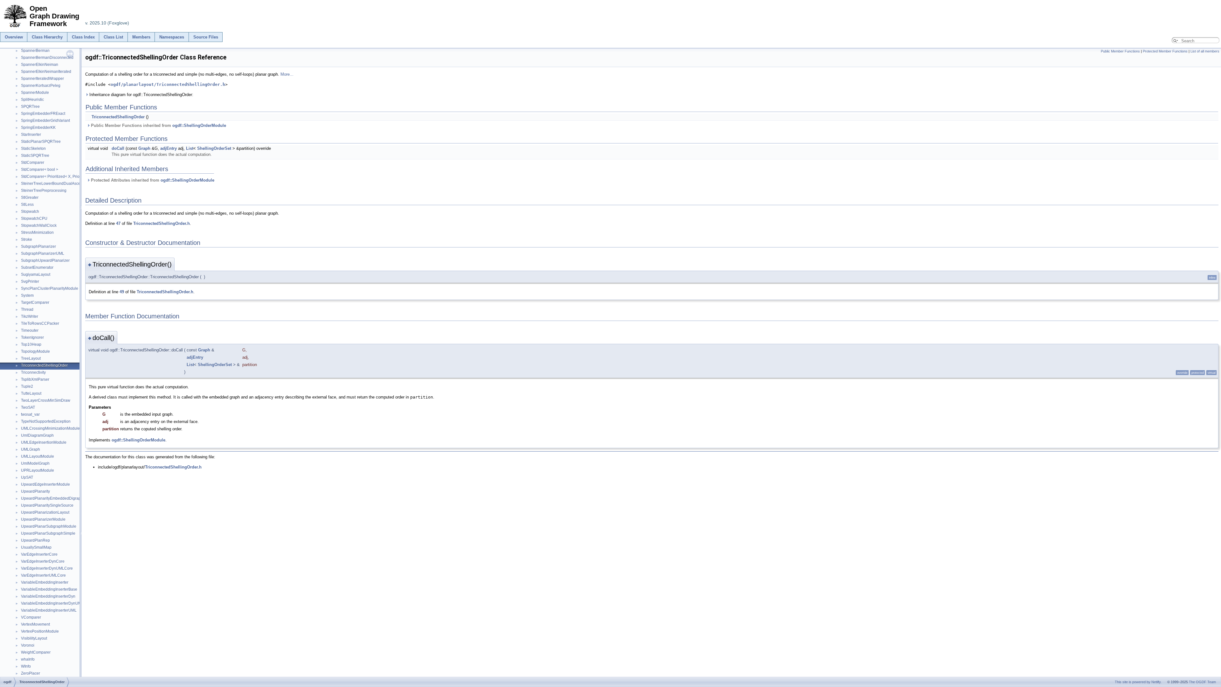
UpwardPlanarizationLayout (45, 512)
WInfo (26, 666)
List (189, 148)
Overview (14, 37)
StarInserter (31, 134)
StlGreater (29, 197)
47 (118, 223)
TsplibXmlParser (35, 379)
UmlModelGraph (35, 463)
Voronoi (27, 645)
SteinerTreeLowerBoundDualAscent (52, 183)
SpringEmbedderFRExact (43, 113)
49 (122, 291)
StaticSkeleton (33, 148)
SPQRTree (30, 106)
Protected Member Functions (1165, 51)
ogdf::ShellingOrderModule (199, 125)
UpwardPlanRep (35, 540)
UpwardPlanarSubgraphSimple (48, 533)
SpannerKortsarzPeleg (40, 85)
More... (286, 74)
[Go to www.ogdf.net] (15, 27)
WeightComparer (36, 652)
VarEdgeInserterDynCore (43, 561)
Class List (113, 37)
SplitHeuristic (32, 99)
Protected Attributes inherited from (152, 180)
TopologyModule (35, 351)
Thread (27, 309)
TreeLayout (31, 358)
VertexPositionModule (40, 631)
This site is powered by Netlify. (1138, 682)
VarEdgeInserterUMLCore (43, 575)
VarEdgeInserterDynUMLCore (47, 568)
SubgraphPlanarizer (38, 246)
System (27, 295)
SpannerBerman (35, 50)
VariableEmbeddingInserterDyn (48, 596)
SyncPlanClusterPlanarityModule (49, 288)
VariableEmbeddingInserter (44, 582)
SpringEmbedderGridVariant (45, 120)
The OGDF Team (1202, 682)
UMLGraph (30, 449)
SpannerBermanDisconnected (47, 57)
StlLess (27, 204)
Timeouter (29, 330)
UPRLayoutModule (37, 470)
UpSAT (27, 477)
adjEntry (168, 148)
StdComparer (32, 162)
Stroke (26, 239)
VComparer (31, 617)
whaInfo (28, 659)
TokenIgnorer (32, 337)
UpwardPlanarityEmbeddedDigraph (52, 498)
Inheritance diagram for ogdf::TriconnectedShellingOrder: (140, 94)
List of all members (1204, 51)
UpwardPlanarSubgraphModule (48, 526)
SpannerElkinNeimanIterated (46, 71)
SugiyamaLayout (35, 274)
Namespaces (171, 37)
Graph (144, 148)
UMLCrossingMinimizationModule (50, 428)
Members (141, 37)
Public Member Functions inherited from (158, 125)
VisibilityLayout (34, 638)
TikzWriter (29, 316)
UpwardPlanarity (35, 491)
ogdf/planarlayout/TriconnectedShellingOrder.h (168, 84)
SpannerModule (35, 92)
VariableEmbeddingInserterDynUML (52, 603)
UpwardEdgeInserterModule (45, 484)
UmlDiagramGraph (37, 435)
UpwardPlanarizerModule (43, 519)
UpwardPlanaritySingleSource (47, 505)
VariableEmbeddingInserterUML (49, 610)
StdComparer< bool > (39, 169)
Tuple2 (27, 386)
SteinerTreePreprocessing (43, 190)
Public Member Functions (1120, 51)
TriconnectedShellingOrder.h (161, 223)
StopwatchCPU (34, 218)
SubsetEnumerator (37, 267)
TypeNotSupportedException (46, 421)
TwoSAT (28, 407)
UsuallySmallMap (36, 547)
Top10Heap (31, 344)
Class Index (83, 37)
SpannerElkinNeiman (39, 64)
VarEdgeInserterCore (39, 554)
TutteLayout (31, 393)
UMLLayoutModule (37, 456)
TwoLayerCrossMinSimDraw (45, 400)
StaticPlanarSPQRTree (41, 141)
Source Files (205, 37)
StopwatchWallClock (39, 225)
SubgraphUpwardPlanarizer (45, 260)
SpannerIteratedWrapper (42, 78)
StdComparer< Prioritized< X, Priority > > (56, 176)
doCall (118, 148)
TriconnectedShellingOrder (44, 365)
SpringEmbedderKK (38, 127)
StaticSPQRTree (35, 155)
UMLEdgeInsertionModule (43, 442)
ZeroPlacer (30, 673)
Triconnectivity (33, 372)
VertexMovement (35, 624)
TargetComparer (35, 302)
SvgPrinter (30, 281)
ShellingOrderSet (214, 148)
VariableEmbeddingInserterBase (49, 589)
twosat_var (30, 414)
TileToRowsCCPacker (40, 323)
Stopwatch (30, 211)
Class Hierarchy (47, 37)
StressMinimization (37, 232)
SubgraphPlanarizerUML (42, 253)
